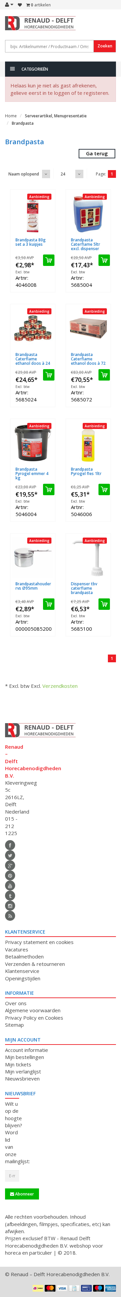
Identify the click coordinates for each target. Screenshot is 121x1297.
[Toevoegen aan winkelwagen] (48, 260)
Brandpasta (23, 123)
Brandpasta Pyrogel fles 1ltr (86, 471)
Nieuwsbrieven (22, 1078)
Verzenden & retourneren (35, 963)
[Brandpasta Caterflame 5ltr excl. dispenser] (88, 213)
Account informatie (26, 1050)
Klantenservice (22, 971)
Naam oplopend (23, 174)
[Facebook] (10, 845)
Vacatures (16, 949)
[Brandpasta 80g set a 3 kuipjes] (32, 213)
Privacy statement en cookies (39, 942)
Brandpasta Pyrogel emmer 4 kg (31, 473)
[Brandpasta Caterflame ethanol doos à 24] (32, 328)
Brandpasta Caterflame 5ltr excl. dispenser (85, 244)
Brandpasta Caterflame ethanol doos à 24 (32, 359)
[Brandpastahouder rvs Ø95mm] (32, 557)
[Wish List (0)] (20, 5)
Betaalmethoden (24, 956)
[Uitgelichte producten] (10, 916)
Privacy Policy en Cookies (34, 1017)
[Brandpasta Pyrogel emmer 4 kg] (32, 443)
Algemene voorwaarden (33, 1010)
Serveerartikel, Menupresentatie (56, 116)
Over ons (16, 1003)
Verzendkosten (60, 685)
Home (11, 116)
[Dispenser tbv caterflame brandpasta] (88, 557)
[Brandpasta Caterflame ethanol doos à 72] (88, 328)
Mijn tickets (18, 1064)
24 (63, 174)
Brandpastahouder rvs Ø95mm (33, 586)
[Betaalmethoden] (38, 1288)
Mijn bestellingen (24, 1057)
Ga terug (97, 153)
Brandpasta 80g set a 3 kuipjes (30, 242)
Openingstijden (22, 978)
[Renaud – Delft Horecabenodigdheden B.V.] (12, 26)
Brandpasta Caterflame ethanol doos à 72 (88, 359)
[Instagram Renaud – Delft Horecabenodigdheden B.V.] (10, 906)
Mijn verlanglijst (23, 1071)
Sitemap (14, 1024)
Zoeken (104, 46)
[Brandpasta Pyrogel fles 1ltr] (88, 443)
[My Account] (9, 4)
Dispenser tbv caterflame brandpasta (84, 588)
